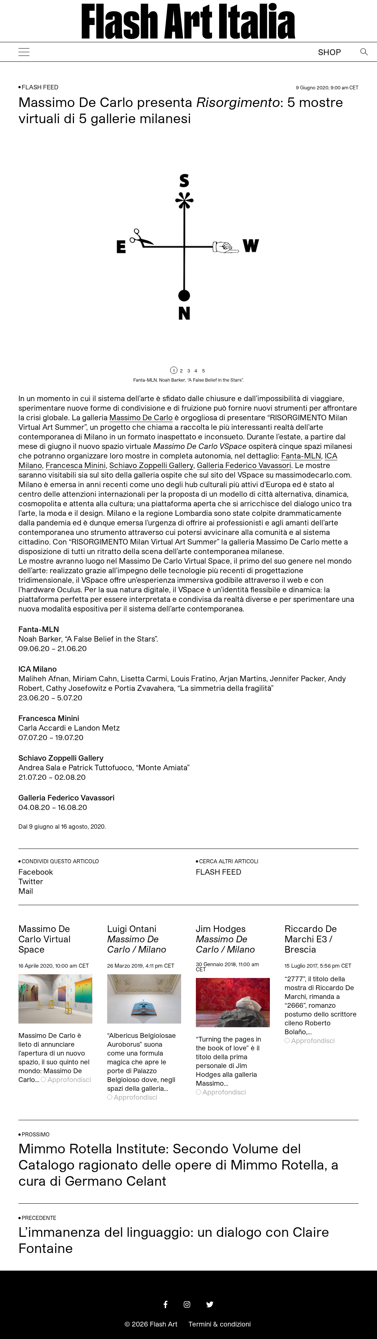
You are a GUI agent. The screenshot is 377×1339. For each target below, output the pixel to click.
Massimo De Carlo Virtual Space (44, 939)
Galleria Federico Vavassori (244, 465)
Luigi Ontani (136, 939)
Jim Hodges (225, 939)
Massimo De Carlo (141, 417)
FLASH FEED (40, 86)
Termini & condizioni (219, 1324)
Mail (25, 890)
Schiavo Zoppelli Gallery (151, 465)
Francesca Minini (76, 465)
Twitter (30, 881)
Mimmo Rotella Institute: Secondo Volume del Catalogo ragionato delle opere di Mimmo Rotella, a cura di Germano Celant (178, 1164)
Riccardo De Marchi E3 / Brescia (311, 939)
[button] (273, 259)
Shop (329, 52)
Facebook (35, 871)
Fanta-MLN (301, 455)
